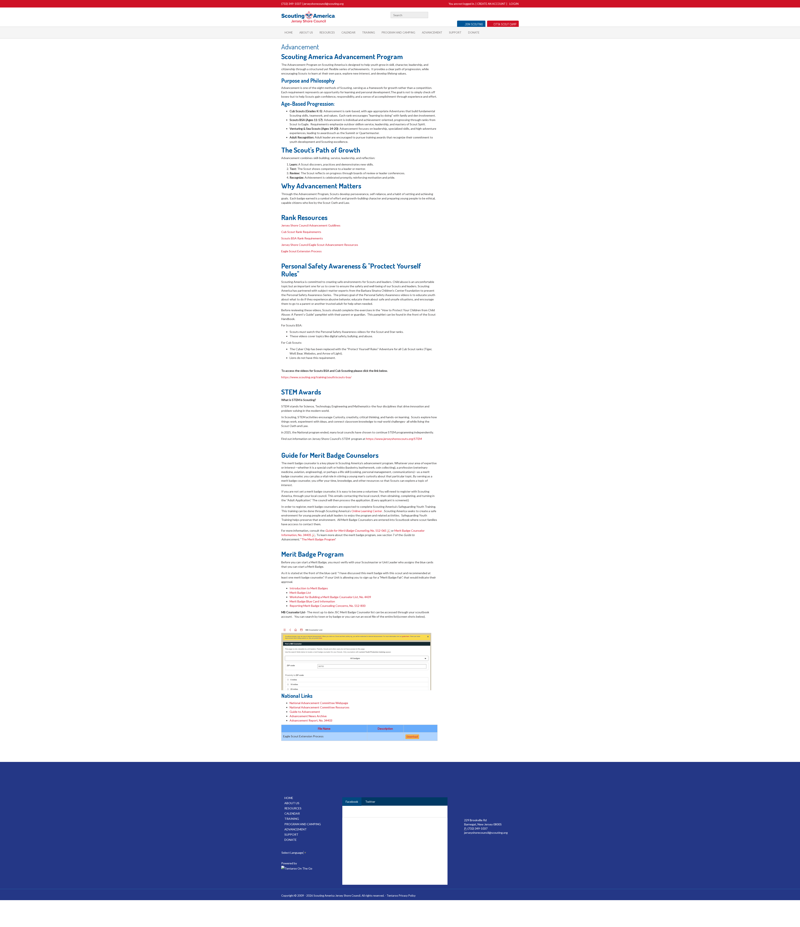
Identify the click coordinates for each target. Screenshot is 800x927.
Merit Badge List (300, 592)
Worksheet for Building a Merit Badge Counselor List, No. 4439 (330, 597)
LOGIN (514, 3)
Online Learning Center (367, 511)
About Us (306, 32)
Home (289, 32)
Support (455, 32)
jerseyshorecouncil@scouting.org (324, 3)
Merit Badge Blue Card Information (312, 601)
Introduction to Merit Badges (309, 588)
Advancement (432, 32)
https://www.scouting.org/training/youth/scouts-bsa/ (316, 377)
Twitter (517, 14)
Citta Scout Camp (505, 24)
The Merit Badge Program (318, 539)
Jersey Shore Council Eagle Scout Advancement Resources (320, 244)
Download (412, 736)
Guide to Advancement (305, 711)
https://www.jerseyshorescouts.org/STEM (394, 438)
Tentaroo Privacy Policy (401, 895)
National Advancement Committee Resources (319, 707)
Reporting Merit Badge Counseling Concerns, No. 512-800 (327, 605)
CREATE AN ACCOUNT (491, 3)
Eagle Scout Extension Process (301, 251)
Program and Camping (398, 32)
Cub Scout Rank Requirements (301, 232)
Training (368, 32)
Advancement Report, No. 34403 (311, 720)
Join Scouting (474, 24)
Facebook (512, 14)
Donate (473, 32)
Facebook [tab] (352, 801)
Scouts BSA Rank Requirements (302, 238)
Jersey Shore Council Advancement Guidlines (310, 225)
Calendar (348, 32)
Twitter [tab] (370, 801)
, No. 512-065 (356, 530)
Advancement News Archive (308, 716)
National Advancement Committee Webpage (319, 703)
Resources (327, 32)
